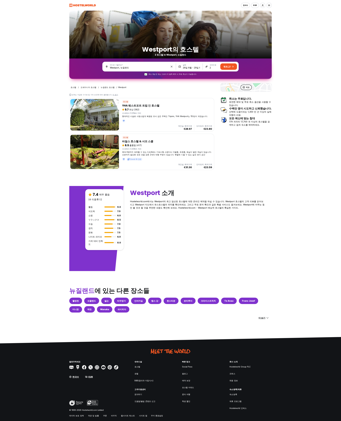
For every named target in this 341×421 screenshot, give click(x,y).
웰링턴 (75, 300)
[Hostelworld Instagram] (97, 367)
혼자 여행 (186, 394)
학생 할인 (186, 401)
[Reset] (171, 66)
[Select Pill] (262, 5)
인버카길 (138, 300)
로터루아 (188, 300)
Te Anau (229, 300)
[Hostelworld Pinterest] (110, 367)
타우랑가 (121, 300)
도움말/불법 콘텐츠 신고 (145, 401)
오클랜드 (91, 300)
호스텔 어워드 (188, 387)
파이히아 (122, 309)
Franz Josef (248, 300)
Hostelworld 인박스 (238, 408)
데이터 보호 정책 (76, 415)
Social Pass (187, 367)
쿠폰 (105, 415)
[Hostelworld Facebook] (84, 367)
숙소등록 (233, 394)
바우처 (114, 415)
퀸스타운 (171, 300)
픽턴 (89, 309)
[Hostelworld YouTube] (103, 367)
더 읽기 (115, 95)
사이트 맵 (143, 415)
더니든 (75, 309)
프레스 (232, 373)
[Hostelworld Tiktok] (116, 367)
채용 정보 (234, 380)
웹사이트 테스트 (128, 415)
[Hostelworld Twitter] (90, 367)
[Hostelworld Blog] (71, 367)
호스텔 (125, 102)
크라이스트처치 (208, 300)
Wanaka (104, 309)
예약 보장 (186, 380)
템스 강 (154, 300)
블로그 (185, 373)
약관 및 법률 (93, 415)
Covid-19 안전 (135, 159)
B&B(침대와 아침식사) (144, 380)
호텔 (136, 373)
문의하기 (138, 394)
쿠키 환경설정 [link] (157, 415)
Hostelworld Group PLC (240, 367)
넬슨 (106, 300)
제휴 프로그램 (235, 401)
